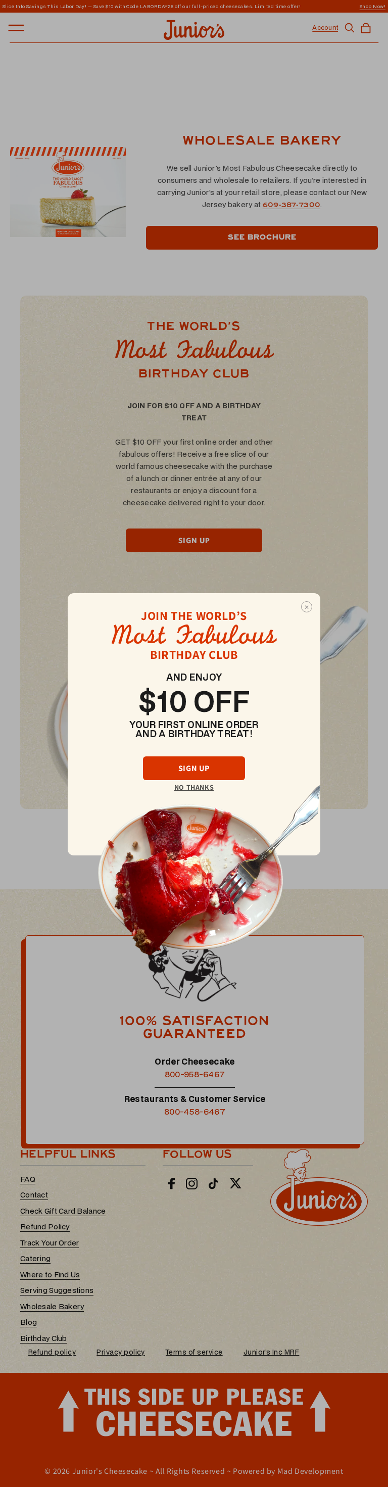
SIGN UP (194, 768)
